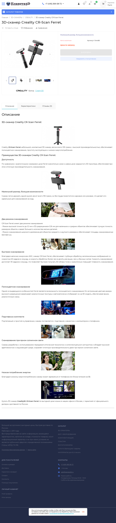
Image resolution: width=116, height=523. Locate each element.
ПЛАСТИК (62, 441)
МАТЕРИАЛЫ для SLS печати (69, 452)
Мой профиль (7, 494)
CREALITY (29, 17)
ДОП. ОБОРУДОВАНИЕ (67, 434)
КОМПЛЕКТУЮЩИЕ (66, 438)
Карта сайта (32, 450)
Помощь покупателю (10, 483)
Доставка (5, 468)
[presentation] (9, 54)
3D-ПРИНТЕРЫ (64, 430)
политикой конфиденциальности (62, 513)
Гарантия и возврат (9, 472)
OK (83, 512)
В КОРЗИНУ (86, 52)
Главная (5, 17)
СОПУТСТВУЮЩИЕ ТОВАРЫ (69, 449)
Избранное (28, 28)
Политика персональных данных (13, 450)
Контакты (5, 479)
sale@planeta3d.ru (67, 472)
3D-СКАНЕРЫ (16, 17)
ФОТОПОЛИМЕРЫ (65, 445)
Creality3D (39, 91)
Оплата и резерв (8, 464)
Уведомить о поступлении (86, 59)
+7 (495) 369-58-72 (53, 4)
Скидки (4, 475)
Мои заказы (6, 497)
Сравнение (42, 28)
